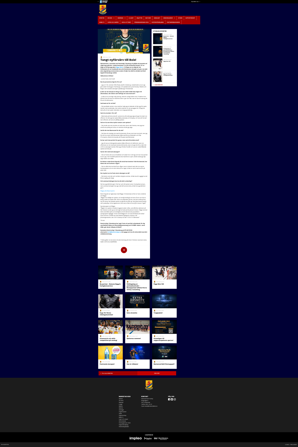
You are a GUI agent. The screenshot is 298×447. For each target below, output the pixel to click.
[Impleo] (136, 438)
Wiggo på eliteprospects (107, 191)
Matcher (148, 18)
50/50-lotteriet (126, 22)
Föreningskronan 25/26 (141, 22)
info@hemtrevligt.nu (114, 232)
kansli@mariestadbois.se (151, 406)
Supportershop (190, 18)
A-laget (131, 18)
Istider (180, 18)
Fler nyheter (159, 85)
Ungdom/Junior (168, 18)
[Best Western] (161, 438)
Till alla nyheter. (107, 373)
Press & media (293, 444)
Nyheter (101, 18)
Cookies (287, 444)
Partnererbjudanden (173, 22)
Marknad (120, 18)
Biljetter (139, 18)
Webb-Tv (101, 22)
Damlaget (157, 18)
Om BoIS (109, 18)
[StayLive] (147, 438)
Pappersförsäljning (158, 22)
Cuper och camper (113, 22)
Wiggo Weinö (119, 67)
